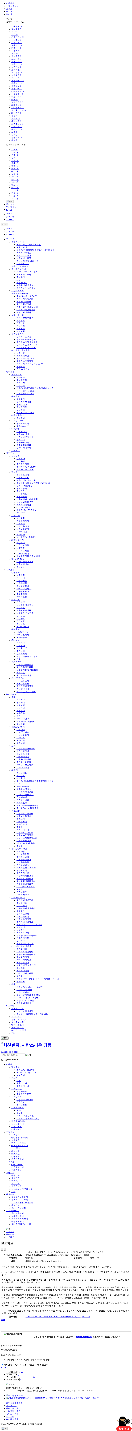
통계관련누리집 (23, 675)
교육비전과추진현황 (25, 748)
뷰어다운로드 (17, 1027)
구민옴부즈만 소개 (25, 337)
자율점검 (15, 450)
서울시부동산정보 (24, 835)
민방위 (19, 889)
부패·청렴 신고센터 (20, 350)
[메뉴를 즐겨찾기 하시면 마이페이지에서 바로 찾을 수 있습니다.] (2, 1249)
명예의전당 (21, 407)
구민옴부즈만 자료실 (26, 347)
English (9, 209)
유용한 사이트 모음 (25, 1000)
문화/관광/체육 (18, 727)
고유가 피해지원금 (25, 469)
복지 (13, 697)
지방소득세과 (17, 124)
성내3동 (15, 182)
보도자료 (20, 608)
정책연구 (20, 491)
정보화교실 (21, 380)
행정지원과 (16, 137)
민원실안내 (21, 247)
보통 (25, 1365)
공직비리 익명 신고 (25, 358)
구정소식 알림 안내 (25, 394)
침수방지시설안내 (24, 876)
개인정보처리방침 (24, 1011)
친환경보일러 (22, 800)
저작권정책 (16, 1017)
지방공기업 (21, 532)
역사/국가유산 (22, 732)
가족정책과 (16, 26)
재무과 (14, 116)
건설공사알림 (22, 933)
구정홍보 (15, 629)
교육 (13, 746)
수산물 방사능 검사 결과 (27, 808)
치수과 (14, 132)
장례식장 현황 (22, 895)
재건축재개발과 (18, 110)
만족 (17, 1365)
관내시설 (15, 640)
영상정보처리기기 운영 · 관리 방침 (32, 1014)
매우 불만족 (42, 1365)
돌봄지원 (20, 724)
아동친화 (20, 713)
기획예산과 (16, 48)
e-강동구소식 (22, 632)
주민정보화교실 (23, 762)
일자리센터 (21, 949)
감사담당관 (16, 29)
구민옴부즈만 (17, 334)
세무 (18, 280)
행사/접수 (20, 377)
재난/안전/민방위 (19, 849)
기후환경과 (16, 51)
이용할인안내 (22, 689)
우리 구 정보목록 (24, 486)
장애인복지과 (17, 108)
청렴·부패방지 (23, 369)
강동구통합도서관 (24, 765)
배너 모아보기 (22, 264)
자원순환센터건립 (24, 792)
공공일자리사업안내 (25, 954)
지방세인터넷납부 (24, 312)
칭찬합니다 (21, 404)
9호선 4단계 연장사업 (26, 843)
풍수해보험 (21, 870)
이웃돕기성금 (22, 442)
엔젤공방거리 (22, 971)
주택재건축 (21, 903)
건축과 (14, 34)
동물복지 (20, 981)
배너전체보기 (17, 1025)
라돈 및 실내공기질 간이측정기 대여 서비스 (36, 781)
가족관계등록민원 (24, 299)
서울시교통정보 (23, 816)
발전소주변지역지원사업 (27, 805)
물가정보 (20, 976)
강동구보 (20, 624)
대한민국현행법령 (24, 562)
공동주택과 (16, 40)
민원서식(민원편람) (20, 266)
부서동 (9, 14)
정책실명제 (21, 488)
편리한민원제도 (23, 253)
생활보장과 (16, 83)
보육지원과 (16, 75)
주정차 (19, 827)
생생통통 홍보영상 (25, 605)
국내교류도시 (22, 681)
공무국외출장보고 (24, 502)
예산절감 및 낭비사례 (26, 537)
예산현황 (20, 518)
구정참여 (15, 396)
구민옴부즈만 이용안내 (27, 339)
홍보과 (14, 140)
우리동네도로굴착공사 (26, 935)
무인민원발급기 (23, 304)
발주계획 (20, 543)
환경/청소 (15, 770)
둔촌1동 (15, 160)
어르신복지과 (17, 97)
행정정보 (10, 453)
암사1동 (15, 185)
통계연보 (20, 673)
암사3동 (15, 190)
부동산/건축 (21, 282)
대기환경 (20, 778)
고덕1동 (15, 152)
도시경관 (20, 941)
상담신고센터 (17, 315)
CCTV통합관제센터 (25, 887)
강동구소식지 (22, 635)
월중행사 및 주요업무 (26, 467)
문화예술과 (16, 62)
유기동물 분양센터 (25, 437)
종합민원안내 (17, 242)
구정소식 (15, 599)
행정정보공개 (22, 475)
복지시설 (20, 651)
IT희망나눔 (21, 431)
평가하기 (5, 1367)
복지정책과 (16, 78)
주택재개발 (21, 906)
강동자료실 (21, 597)
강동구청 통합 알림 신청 (27, 261)
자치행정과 (16, 105)
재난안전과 (16, 113)
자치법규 (20, 567)
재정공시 (20, 524)
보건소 (9, 9)
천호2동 (15, 196)
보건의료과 (16, 70)
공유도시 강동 (22, 423)
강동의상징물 (22, 586)
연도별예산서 (22, 521)
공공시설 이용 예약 (25, 391)
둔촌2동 (15, 163)
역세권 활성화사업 (25, 943)
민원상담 (20, 320)
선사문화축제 (22, 735)
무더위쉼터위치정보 (25, 881)
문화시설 (20, 743)
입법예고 (20, 621)
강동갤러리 (21, 594)
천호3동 (15, 198)
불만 (32, 1365)
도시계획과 (16, 59)
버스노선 (20, 819)
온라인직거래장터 (24, 686)
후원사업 (20, 440)
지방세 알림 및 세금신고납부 (29, 987)
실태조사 (20, 930)
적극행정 (20, 366)
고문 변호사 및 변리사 (26, 510)
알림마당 (20, 851)
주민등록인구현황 (24, 667)
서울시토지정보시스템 (26, 838)
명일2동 (15, 169)
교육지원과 (16, 43)
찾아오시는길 (17, 1022)
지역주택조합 (22, 916)
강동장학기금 (22, 757)
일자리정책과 (17, 102)
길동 (13, 158)
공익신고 (20, 353)
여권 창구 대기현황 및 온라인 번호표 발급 (35, 250)
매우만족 (8, 1365)
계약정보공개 (17, 540)
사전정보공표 (22, 478)
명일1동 (15, 166)
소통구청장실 (12, 6)
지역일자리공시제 (24, 952)
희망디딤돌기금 (23, 445)
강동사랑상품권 (23, 960)
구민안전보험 (22, 873)
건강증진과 (16, 32)
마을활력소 (21, 418)
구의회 (9, 11)
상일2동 (15, 174)
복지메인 (20, 700)
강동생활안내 (22, 591)
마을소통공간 (17, 415)
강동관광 (20, 729)
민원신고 (20, 323)
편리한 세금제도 (23, 1003)
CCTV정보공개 (23, 507)
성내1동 (15, 177)
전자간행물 (21, 637)
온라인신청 (16, 375)
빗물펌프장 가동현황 (26, 868)
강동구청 (10, 3)
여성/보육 (20, 711)
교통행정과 (16, 45)
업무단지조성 (22, 938)
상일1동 (15, 171)
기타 (18, 659)
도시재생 (20, 927)
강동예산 (15, 515)
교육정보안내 (22, 754)
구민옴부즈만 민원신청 (27, 345)
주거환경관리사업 (24, 922)
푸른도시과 (16, 135)
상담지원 (20, 331)
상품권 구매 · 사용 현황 (27, 499)
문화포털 (10, 204)
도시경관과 (16, 56)
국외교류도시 (22, 683)
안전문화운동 (22, 862)
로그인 (9, 214)
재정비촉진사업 (23, 919)
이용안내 (10, 1006)
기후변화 (20, 776)
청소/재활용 (21, 797)
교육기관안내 (22, 751)
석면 (18, 784)
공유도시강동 (17, 421)
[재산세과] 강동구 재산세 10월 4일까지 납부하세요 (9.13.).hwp (53, 1316)
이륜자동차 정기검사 (26, 288)
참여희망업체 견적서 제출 (28, 556)
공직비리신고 (22, 356)
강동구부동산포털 (24, 832)
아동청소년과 (17, 94)
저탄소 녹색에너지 (25, 794)
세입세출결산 (22, 526)
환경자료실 (21, 803)
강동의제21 (21, 773)
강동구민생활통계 (24, 664)
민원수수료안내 (23, 255)
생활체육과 (16, 86)
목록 (3, 1320)
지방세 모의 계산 (24, 990)
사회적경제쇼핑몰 (24, 973)
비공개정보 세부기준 (26, 480)
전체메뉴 (10, 219)
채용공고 (20, 618)
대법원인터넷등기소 (25, 310)
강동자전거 (21, 822)
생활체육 (20, 738)
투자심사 (20, 534)
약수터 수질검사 (23, 789)
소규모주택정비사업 (25, 908)
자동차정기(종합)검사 (26, 285)
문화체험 (20, 740)
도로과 (14, 53)
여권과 (14, 99)
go (22, 1372)
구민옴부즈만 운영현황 (27, 342)
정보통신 (20, 277)
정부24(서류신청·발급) (26, 296)
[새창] (15, 1395)
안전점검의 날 (22, 865)
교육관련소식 (22, 767)
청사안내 (20, 578)
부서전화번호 (12, 1419)
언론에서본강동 (23, 610)
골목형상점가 (22, 962)
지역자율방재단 (23, 859)
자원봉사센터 (22, 434)
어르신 (19, 716)
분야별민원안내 (18, 269)
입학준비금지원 (23, 759)
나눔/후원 (15, 429)
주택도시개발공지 (24, 900)
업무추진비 (21, 496)
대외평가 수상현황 (25, 613)
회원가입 (10, 217)
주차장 (19, 846)
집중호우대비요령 (24, 878)
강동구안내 (16, 572)
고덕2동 (15, 155)
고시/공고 (20, 616)
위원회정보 (21, 494)
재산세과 (15, 118)
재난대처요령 (22, 854)
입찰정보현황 (22, 545)
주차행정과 (16, 121)
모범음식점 (21, 654)
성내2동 (15, 179)
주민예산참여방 (23, 402)
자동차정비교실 (23, 841)
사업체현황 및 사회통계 (27, 670)
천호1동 (15, 193)
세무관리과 (16, 89)
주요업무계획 (22, 464)
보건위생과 (16, 67)
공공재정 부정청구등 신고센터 (30, 364)
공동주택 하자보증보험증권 (29, 925)
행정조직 (20, 575)
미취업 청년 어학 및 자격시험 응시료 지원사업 (37, 979)
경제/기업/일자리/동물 (21, 946)
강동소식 (20, 602)
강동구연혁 (21, 583)
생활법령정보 (22, 564)
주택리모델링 (22, 914)
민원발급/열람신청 (19, 293)
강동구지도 (21, 580)
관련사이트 (21, 892)
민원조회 (20, 329)
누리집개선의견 (18, 1030)
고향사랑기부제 (23, 448)
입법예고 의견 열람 (25, 413)
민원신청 (20, 326)
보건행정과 (16, 72)
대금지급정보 (22, 551)
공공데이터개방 (23, 505)
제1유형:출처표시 (84, 1337)
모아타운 (20, 911)
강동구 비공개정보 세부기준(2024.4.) (33, 483)
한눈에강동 (11, 207)
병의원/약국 (21, 648)
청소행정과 (16, 129)
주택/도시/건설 (18, 897)
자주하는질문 (17, 291)
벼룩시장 (20, 383)
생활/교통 (15, 811)
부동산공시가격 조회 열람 (28, 995)
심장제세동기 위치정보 (27, 656)
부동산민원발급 (23, 301)
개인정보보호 (17, 1008)
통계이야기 (16, 662)
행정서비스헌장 (23, 258)
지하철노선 (21, 824)
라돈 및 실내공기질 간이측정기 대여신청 (35, 388)
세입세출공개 (22, 529)
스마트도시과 (17, 91)
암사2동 (15, 188)
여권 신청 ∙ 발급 (23, 274)
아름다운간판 (22, 786)
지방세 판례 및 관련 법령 (27, 998)
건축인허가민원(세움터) (27, 307)
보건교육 (20, 385)
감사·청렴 (20, 513)
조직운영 (20, 461)
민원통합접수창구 (24, 318)
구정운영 (15, 456)
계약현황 (20, 548)
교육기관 (20, 645)
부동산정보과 (17, 80)
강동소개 (10, 570)
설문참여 (20, 410)
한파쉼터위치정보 (24, 884)
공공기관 (20, 643)
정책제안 (20, 399)
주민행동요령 (22, 857)
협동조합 (20, 968)
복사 (87, 1255)
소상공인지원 (22, 957)
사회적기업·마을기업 (26, 965)
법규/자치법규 (17, 559)
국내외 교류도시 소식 (26, 692)
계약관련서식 (22, 553)
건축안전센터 (17, 37)
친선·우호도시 (17, 678)
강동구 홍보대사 (23, 589)
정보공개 (15, 472)
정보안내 (20, 702)
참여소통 (10, 372)
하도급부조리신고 (24, 361)
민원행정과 (16, 64)
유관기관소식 (22, 627)
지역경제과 (16, 127)
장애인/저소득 (22, 719)
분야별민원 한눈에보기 (27, 272)
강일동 (14, 150)
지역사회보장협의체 (25, 721)
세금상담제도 (22, 992)
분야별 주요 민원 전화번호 (28, 245)
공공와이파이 (22, 830)
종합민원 (10, 239)
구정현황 (20, 459)
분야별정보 (11, 694)
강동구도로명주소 (24, 813)
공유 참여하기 (22, 426)
